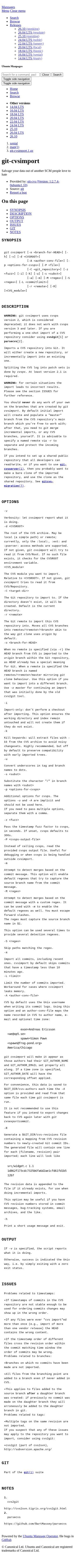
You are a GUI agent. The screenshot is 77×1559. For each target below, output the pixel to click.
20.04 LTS (29, 47)
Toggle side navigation (16, 79)
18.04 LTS (30, 51)
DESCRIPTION (21, 213)
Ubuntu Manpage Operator (40, 1536)
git (22, 189)
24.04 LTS (30, 40)
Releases (15, 25)
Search (14, 17)
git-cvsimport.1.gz (21, 150)
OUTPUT (16, 221)
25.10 (28, 36)
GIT (12, 228)
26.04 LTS (31, 32)
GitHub (6, 1540)
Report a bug (18, 192)
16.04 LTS (30, 54)
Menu (5, 10)
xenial (14, 143)
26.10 (28, 29)
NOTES (15, 232)
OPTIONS (17, 217)
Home (14, 89)
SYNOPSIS (18, 210)
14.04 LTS (30, 58)
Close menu (17, 10)
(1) (29, 1472)
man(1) (14, 147)
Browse (15, 21)
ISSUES (15, 224)
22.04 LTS (31, 43)
